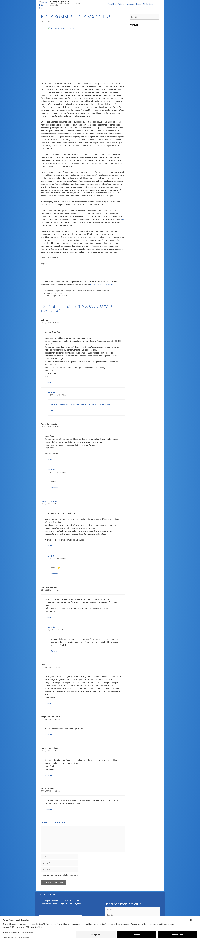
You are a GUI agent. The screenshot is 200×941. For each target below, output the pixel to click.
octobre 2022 (135, 180)
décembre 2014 (136, 448)
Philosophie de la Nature (73, 291)
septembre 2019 (137, 282)
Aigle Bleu (112, 4)
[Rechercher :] (144, 17)
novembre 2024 (136, 95)
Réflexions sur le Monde (92, 291)
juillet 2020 (134, 250)
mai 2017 (134, 374)
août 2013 (134, 494)
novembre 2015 (136, 420)
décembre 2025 (136, 60)
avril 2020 (134, 261)
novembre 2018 (136, 314)
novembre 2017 (136, 353)
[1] (123, 219)
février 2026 (135, 52)
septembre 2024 (137, 102)
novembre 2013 (136, 484)
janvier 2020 (135, 268)
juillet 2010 (134, 562)
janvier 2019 (135, 307)
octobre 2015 (135, 424)
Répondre (48, 383)
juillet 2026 (134, 35)
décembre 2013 (136, 480)
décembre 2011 (136, 551)
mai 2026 (134, 42)
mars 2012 (134, 540)
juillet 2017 (134, 367)
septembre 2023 (137, 144)
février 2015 (135, 441)
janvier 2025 (135, 88)
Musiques (130, 4)
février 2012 (135, 544)
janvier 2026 (135, 56)
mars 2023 (134, 166)
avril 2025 (134, 77)
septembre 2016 (137, 399)
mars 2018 (134, 339)
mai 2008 (134, 576)
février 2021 (135, 226)
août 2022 (134, 187)
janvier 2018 (135, 346)
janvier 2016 (135, 413)
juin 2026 (134, 38)
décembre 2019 (136, 272)
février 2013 (135, 512)
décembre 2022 (136, 173)
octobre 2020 (135, 240)
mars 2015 (134, 438)
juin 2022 (134, 190)
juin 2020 (134, 254)
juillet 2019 (134, 289)
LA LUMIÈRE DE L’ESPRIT (53, 293)
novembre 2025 (136, 63)
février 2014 (135, 473)
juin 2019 (134, 293)
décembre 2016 (136, 392)
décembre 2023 (136, 134)
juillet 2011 (134, 558)
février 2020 (135, 265)
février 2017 (135, 385)
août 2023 (134, 148)
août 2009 (134, 572)
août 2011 (134, 554)
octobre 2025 (135, 67)
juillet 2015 (134, 431)
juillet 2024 (134, 109)
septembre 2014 (137, 459)
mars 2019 (134, 304)
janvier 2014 (135, 477)
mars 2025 (134, 81)
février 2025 (135, 84)
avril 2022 (134, 194)
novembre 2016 (136, 395)
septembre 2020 (137, 243)
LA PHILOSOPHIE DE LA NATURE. (104, 285)
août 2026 (134, 31)
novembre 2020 (136, 236)
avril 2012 (134, 537)
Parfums (121, 4)
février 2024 (135, 127)
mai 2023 (134, 159)
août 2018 (134, 325)
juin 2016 (134, 403)
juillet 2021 (134, 208)
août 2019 (134, 286)
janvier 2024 (135, 130)
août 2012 (134, 523)
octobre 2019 (135, 279)
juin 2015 (134, 434)
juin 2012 (134, 530)
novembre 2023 (136, 137)
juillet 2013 (134, 498)
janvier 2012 (135, 547)
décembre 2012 (136, 519)
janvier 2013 (135, 516)
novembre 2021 (136, 205)
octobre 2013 (135, 487)
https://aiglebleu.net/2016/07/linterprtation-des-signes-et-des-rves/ (81, 404)
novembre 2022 (136, 176)
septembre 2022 (137, 183)
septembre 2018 (137, 321)
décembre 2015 (136, 417)
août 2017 (134, 364)
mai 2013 (134, 505)
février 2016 (135, 410)
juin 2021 (134, 212)
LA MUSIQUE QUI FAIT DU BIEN (55, 296)
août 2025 (134, 74)
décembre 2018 (136, 311)
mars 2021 (134, 222)
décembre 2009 (136, 569)
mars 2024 (134, 123)
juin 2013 (134, 502)
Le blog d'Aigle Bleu (59, 1)
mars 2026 (134, 49)
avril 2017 (134, 378)
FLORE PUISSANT (49, 501)
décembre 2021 (136, 201)
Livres (138, 4)
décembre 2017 (136, 349)
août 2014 (134, 463)
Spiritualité (106, 291)
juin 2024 (134, 113)
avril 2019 (134, 300)
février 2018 (135, 342)
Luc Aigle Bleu (47, 894)
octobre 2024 (135, 98)
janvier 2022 (135, 197)
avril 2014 (134, 466)
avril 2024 (134, 120)
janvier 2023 (135, 169)
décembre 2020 (136, 233)
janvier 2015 (135, 445)
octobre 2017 (135, 357)
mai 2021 (134, 215)
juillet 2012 (134, 526)
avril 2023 (134, 162)
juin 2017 (134, 371)
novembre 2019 (136, 275)
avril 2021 (134, 219)
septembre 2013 (137, 491)
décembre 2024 (136, 91)
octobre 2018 (135, 318)
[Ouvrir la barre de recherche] (161, 4)
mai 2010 (134, 565)
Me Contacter (148, 4)
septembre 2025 (137, 70)
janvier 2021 (135, 229)
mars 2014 (134, 470)
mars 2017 (134, 381)
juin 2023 (134, 155)
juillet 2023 (134, 151)
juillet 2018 (134, 328)
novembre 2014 (136, 452)
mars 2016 (134, 406)
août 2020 (134, 247)
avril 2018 (134, 335)
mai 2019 (134, 296)
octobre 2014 (135, 456)
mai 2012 (134, 533)
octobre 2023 (135, 141)
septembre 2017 (137, 360)
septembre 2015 (137, 427)
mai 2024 (134, 116)
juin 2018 (134, 332)
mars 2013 (134, 509)
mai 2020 (134, 258)
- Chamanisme (49, 291)
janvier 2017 (135, 388)
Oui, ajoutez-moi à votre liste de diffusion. (61, 875)
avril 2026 (134, 45)
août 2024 (134, 106)
